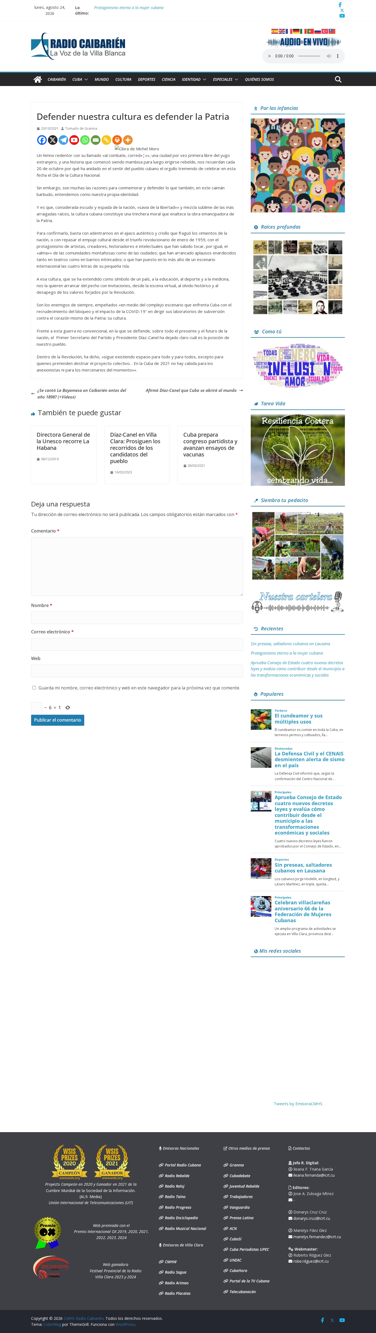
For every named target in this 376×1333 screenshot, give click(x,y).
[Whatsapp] (85, 140)
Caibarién (57, 79)
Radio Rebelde (176, 1175)
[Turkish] (325, 31)
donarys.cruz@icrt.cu (311, 1218)
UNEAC (234, 1260)
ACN (232, 1228)
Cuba (77, 79)
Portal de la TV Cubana (248, 1281)
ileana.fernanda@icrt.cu (313, 1175)
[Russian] (317, 31)
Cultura (123, 79)
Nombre (41, 605)
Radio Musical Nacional (185, 1228)
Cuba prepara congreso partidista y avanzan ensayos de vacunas (210, 444)
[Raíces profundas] (298, 240)
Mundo (102, 79)
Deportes (146, 79)
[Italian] (303, 31)
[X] (53, 140)
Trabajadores (240, 1196)
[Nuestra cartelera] (298, 593)
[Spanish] (275, 31)
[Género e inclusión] (298, 345)
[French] (289, 31)
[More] (128, 140)
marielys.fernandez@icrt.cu (316, 1236)
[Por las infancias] (298, 121)
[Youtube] (74, 140)
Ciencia (168, 79)
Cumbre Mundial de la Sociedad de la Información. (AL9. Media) (91, 1190)
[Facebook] (42, 140)
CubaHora (237, 1270)
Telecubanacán (242, 1291)
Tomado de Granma (81, 128)
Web (35, 658)
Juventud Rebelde (243, 1186)
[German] (296, 31)
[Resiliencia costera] (298, 417)
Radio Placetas (177, 1293)
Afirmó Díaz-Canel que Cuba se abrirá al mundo (191, 390)
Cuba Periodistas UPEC (248, 1249)
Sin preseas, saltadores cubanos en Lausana (290, 643)
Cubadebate (239, 1175)
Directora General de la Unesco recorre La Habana (63, 441)
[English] (282, 31)
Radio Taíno (175, 1196)
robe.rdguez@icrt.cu (310, 1261)
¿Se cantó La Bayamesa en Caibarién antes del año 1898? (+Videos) (81, 393)
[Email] (95, 140)
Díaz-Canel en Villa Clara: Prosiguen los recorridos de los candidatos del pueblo (135, 448)
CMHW (170, 1261)
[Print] (117, 140)
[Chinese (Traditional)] (332, 31)
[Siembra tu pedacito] (298, 514)
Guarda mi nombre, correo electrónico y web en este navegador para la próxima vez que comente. (139, 688)
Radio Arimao (176, 1282)
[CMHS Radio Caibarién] (37, 79)
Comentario (45, 531)
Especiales (222, 79)
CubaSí (234, 1238)
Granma (236, 1165)
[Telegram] (63, 140)
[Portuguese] (310, 31)
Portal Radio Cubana (182, 1165)
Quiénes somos (259, 79)
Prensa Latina (241, 1217)
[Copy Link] (106, 140)
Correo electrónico (52, 632)
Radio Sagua (175, 1272)
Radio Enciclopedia (181, 1217)
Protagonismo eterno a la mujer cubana (129, 7)
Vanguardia (239, 1207)
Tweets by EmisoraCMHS (298, 1103)
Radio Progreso (177, 1207)
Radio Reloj (174, 1186)
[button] (85, 79)
